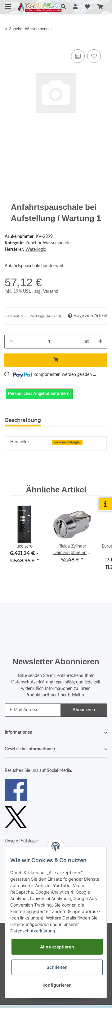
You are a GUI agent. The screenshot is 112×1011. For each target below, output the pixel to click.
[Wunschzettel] (87, 7)
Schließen (57, 967)
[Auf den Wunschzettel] (94, 56)
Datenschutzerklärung (32, 682)
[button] (63, 7)
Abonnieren (84, 710)
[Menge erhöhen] (100, 341)
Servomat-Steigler (67, 442)
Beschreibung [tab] (23, 420)
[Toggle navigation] (8, 4)
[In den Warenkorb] (55, 360)
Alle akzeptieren (57, 946)
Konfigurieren (57, 985)
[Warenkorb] (100, 7)
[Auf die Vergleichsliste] (78, 56)
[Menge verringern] (11, 341)
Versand (50, 291)
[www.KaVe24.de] (39, 7)
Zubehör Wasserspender (48, 243)
